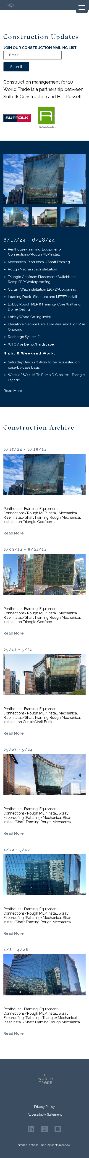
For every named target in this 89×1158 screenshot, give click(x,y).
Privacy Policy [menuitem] (44, 1107)
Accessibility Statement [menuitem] (45, 1114)
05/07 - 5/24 (18, 749)
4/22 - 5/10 (16, 849)
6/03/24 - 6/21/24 (25, 549)
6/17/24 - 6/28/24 (29, 240)
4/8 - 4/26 (15, 950)
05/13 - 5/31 (17, 649)
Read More (12, 391)
